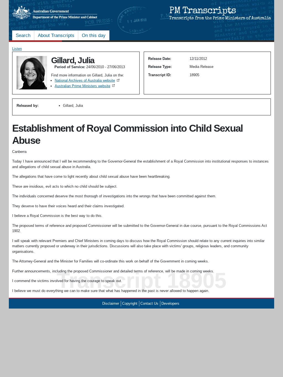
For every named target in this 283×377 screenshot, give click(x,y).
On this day (94, 35)
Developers (170, 303)
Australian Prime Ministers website (85, 86)
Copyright (129, 303)
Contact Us (149, 303)
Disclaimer (110, 303)
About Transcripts (56, 35)
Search (23, 35)
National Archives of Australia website (87, 80)
